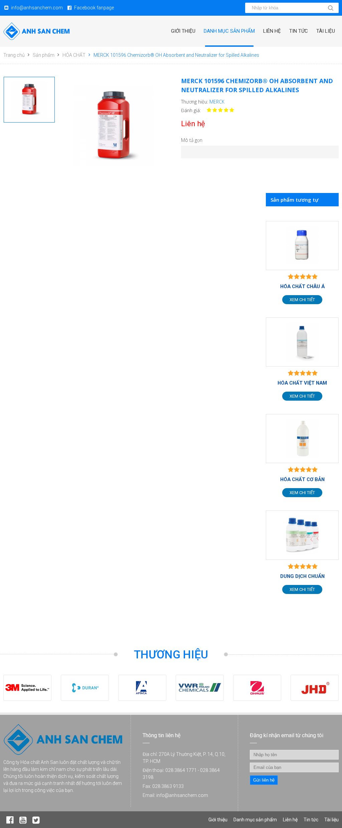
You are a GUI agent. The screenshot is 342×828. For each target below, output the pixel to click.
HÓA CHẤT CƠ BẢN (302, 479)
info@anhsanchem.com (37, 7)
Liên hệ (272, 31)
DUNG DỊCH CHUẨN (302, 576)
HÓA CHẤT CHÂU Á (302, 286)
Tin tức (298, 31)
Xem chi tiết (302, 299)
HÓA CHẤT (74, 55)
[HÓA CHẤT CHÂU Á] (302, 245)
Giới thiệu (183, 31)
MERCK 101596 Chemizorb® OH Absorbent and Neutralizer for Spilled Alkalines (176, 55)
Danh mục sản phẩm (229, 31)
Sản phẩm (43, 55)
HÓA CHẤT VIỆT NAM (302, 383)
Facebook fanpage (94, 7)
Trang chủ (14, 55)
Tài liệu (325, 31)
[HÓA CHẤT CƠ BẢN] (302, 438)
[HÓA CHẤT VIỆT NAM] (302, 342)
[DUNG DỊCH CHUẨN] (302, 535)
